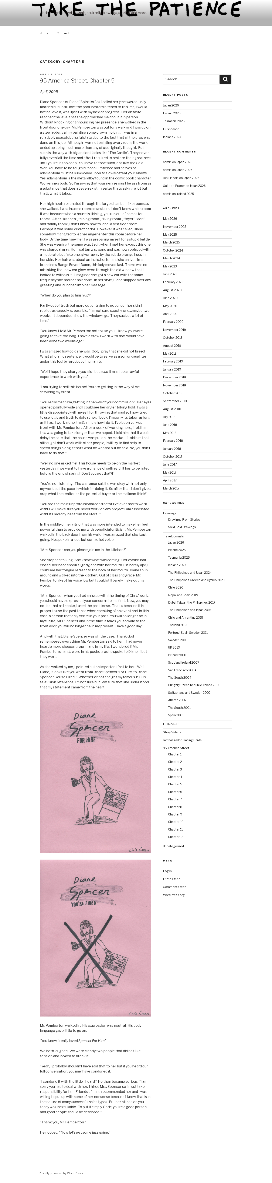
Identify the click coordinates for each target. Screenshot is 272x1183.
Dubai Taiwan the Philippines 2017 (191, 602)
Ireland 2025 (172, 113)
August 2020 (172, 290)
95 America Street (176, 748)
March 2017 (171, 488)
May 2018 (170, 433)
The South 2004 (179, 677)
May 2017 (169, 472)
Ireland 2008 (177, 655)
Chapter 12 (175, 837)
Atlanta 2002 (177, 700)
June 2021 (170, 274)
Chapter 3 (175, 769)
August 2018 (172, 409)
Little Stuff (170, 724)
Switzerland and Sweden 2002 (189, 692)
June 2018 (170, 424)
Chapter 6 (175, 792)
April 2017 (170, 480)
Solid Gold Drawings (182, 527)
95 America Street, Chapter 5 (77, 80)
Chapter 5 (175, 784)
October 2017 (172, 456)
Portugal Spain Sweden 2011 (188, 632)
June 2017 (170, 464)
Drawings (169, 513)
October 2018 (173, 393)
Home (44, 33)
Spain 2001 (176, 715)
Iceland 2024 (172, 137)
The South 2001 (179, 707)
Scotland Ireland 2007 (183, 662)
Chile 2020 (175, 587)
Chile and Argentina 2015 (185, 617)
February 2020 (173, 321)
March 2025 (171, 242)
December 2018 (174, 377)
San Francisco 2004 (182, 670)
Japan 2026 (171, 105)
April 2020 (170, 314)
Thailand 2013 (177, 625)
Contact (63, 33)
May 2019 (170, 353)
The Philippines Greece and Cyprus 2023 (196, 580)
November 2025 (174, 226)
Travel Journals (173, 536)
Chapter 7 (175, 799)
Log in (167, 871)
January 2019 (172, 369)
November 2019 (174, 329)
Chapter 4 (175, 777)
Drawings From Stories (184, 519)
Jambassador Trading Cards (182, 740)
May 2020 (170, 306)
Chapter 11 (175, 829)
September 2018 (175, 401)
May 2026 (170, 218)
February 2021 (173, 282)
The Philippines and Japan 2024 (190, 572)
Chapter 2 (175, 761)
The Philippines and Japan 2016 (189, 610)
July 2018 (169, 417)
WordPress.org (174, 895)
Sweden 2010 (177, 640)
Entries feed (171, 879)
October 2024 (173, 250)
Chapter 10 (176, 822)
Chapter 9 (175, 814)
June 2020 (170, 298)
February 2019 (173, 361)
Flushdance (171, 129)
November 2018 (174, 385)
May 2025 (170, 234)
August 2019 (172, 345)
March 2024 (171, 258)
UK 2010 (174, 647)
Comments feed (174, 887)
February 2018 (173, 440)
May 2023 (170, 266)
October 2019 (173, 337)
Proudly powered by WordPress (61, 1173)
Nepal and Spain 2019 (183, 595)
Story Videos (172, 732)
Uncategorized (173, 846)
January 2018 (172, 448)
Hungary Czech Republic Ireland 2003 (194, 685)
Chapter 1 (174, 754)
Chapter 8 (175, 807)
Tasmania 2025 (174, 121)
